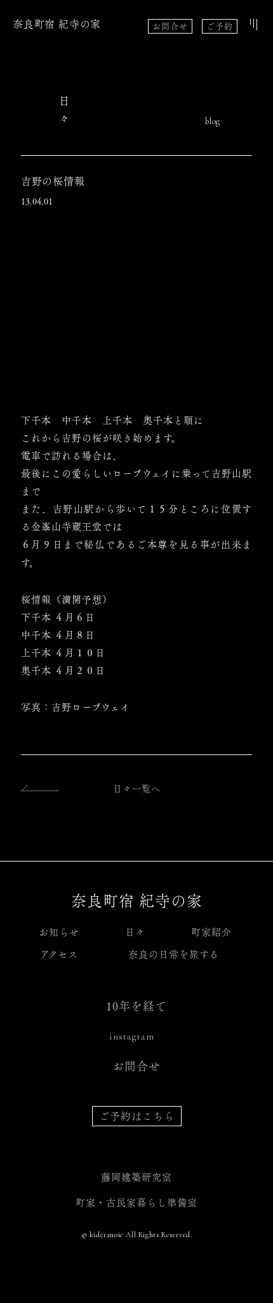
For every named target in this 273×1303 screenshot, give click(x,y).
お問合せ (170, 26)
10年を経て (136, 1006)
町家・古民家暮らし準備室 (136, 1202)
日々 (135, 932)
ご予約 (219, 26)
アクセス (59, 954)
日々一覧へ (137, 788)
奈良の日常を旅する (173, 954)
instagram (131, 1036)
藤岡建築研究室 (136, 1177)
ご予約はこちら (137, 1116)
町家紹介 (211, 932)
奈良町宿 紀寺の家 (57, 24)
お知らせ (59, 932)
